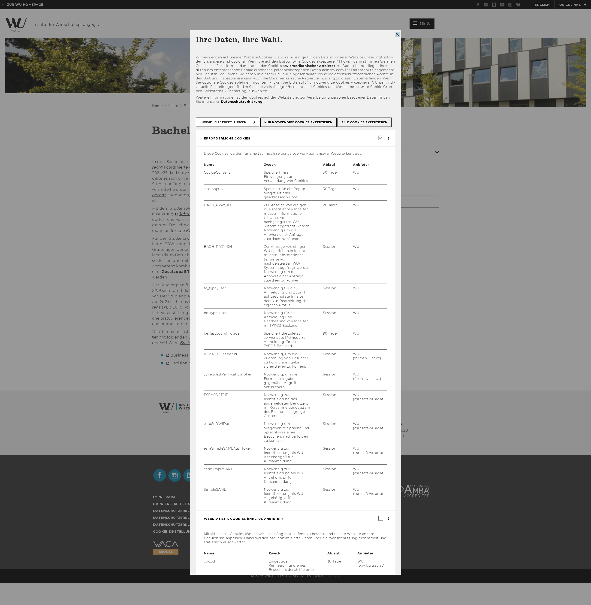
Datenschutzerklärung (241, 102)
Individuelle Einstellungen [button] (223, 122)
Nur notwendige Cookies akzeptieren (298, 122)
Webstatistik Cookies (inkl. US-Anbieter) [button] (243, 518)
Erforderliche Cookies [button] (227, 138)
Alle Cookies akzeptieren (364, 122)
